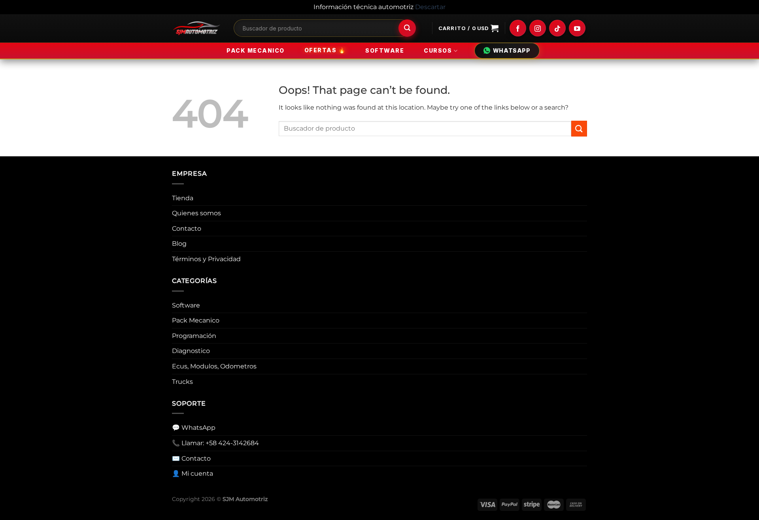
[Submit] (407, 28)
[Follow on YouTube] (577, 28)
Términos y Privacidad (206, 259)
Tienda (182, 198)
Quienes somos (196, 213)
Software (384, 50)
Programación (194, 336)
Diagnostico (191, 351)
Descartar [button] (430, 7)
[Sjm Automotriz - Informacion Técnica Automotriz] (197, 28)
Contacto (186, 228)
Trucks (182, 381)
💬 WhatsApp (193, 427)
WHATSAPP (512, 50)
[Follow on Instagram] (537, 28)
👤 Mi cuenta (192, 473)
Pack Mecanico (256, 50)
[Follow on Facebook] (518, 28)
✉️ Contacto (191, 458)
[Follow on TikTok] (557, 28)
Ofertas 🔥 (325, 50)
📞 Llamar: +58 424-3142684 (215, 443)
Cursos (438, 50)
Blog (179, 243)
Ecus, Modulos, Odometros (214, 366)
